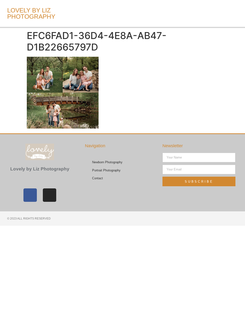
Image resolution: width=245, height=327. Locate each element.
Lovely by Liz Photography (31, 13)
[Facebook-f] (30, 195)
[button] (179, 13)
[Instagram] (49, 195)
